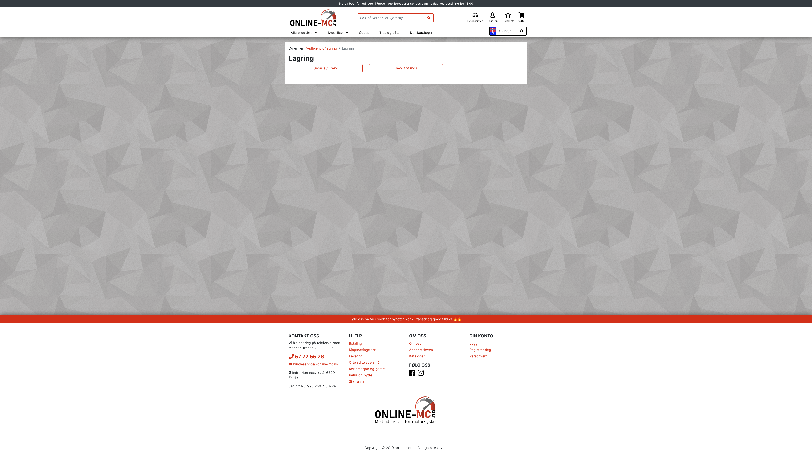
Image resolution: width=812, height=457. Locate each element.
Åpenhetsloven (421, 350)
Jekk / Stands (406, 68)
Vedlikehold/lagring (321, 48)
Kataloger (417, 356)
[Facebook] (412, 374)
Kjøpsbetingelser (362, 350)
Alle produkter (303, 32)
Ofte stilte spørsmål (364, 362)
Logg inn (476, 343)
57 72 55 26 (309, 357)
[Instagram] (421, 374)
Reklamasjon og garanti (368, 369)
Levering (356, 356)
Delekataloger (421, 32)
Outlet (364, 32)
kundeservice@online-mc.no (315, 364)
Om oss (415, 343)
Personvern (478, 356)
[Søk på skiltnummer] (521, 31)
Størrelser (357, 381)
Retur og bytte (360, 375)
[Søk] (429, 18)
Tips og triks (389, 32)
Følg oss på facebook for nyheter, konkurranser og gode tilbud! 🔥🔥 (406, 319)
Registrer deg (480, 350)
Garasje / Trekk (325, 68)
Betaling (355, 343)
